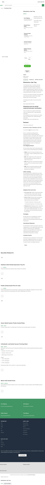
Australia (2, 432)
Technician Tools (7, 8)
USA (1, 423)
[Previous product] (41, 8)
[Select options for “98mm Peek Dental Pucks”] (2, 391)
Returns (24, 426)
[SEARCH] (43, 5)
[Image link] (34, 467)
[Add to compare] (31, 70)
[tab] (25, 79)
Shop (2, 440)
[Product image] (11, 260)
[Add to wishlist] (29, 70)
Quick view (2, 276)
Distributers (3, 421)
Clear (29, 59)
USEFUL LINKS (26, 421)
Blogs (2, 446)
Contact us (3, 444)
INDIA (2, 426)
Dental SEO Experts (31, 474)
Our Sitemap (25, 434)
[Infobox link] (11, 404)
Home (2, 8)
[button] (2, 273)
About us (2, 442)
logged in (30, 129)
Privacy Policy (25, 423)
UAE (1, 430)
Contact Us (25, 430)
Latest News (25, 432)
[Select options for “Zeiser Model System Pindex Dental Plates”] (2, 332)
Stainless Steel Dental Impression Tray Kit (13, 264)
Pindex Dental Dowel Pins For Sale (10, 285)
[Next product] (43, 8)
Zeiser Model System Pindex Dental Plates (13, 323)
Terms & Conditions (26, 428)
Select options (7, 483)
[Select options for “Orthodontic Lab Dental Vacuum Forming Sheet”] (2, 370)
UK (1, 428)
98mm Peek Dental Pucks (8, 380)
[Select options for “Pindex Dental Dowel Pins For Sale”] (2, 296)
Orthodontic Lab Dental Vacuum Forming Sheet (14, 344)
